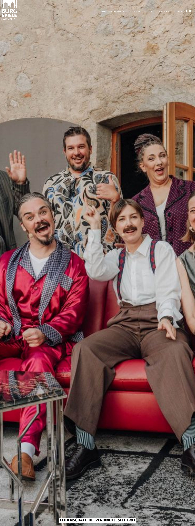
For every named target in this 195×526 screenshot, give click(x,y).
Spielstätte (164, 11)
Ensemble (137, 11)
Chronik (149, 11)
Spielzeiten (115, 11)
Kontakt (179, 11)
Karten (126, 11)
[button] (14, 263)
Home (104, 11)
